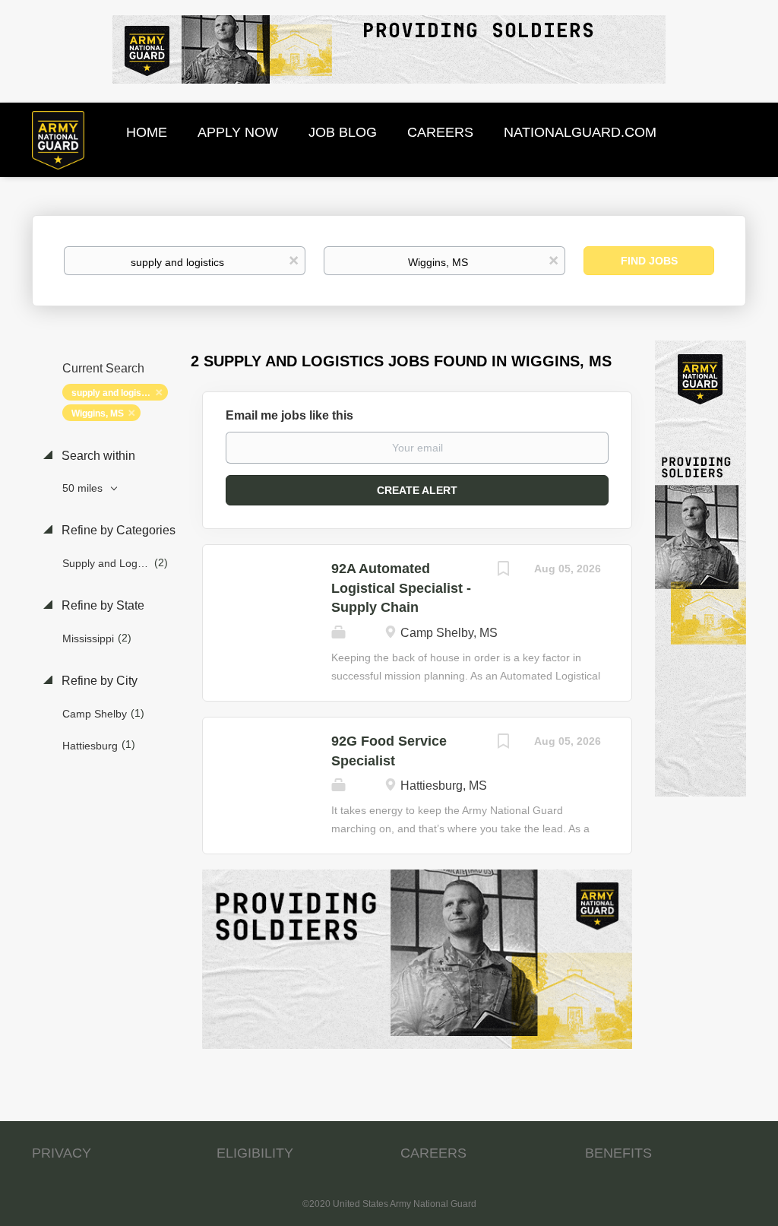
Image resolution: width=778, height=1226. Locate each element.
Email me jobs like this (289, 415)
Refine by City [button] (98, 680)
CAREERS (433, 1153)
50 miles (84, 488)
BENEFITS (618, 1153)
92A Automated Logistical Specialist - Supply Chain (401, 588)
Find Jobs (649, 261)
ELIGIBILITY (255, 1153)
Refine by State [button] (101, 605)
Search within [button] (97, 455)
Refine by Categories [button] (117, 530)
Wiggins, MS (97, 413)
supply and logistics (114, 393)
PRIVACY (61, 1153)
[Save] (503, 570)
